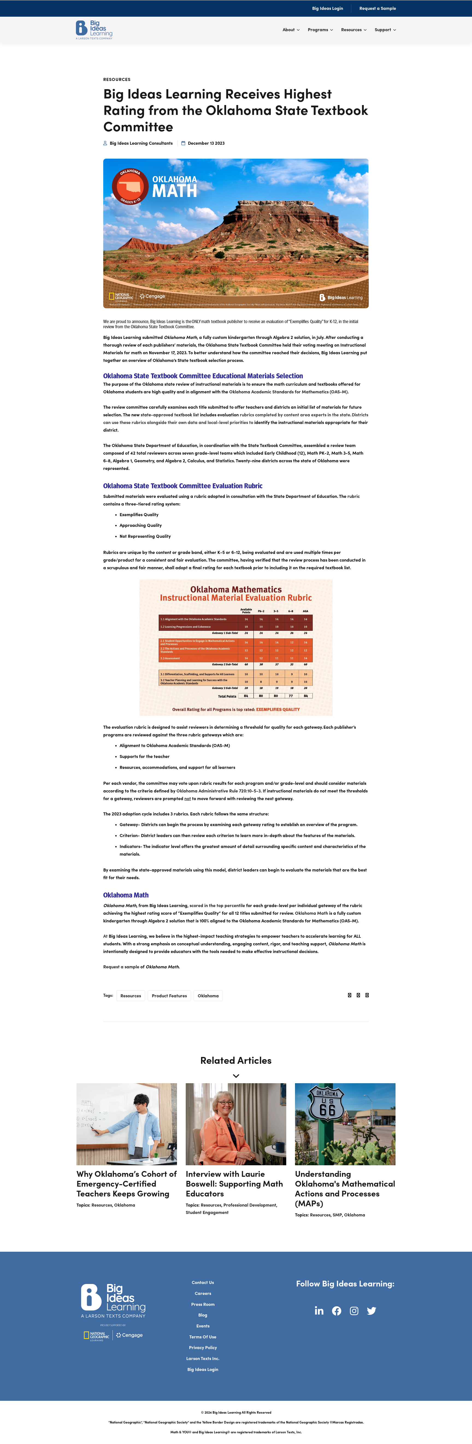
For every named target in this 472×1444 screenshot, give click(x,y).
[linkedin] (367, 996)
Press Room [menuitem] (203, 1304)
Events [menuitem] (203, 1326)
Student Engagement (207, 1212)
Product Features (169, 995)
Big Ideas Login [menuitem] (202, 1369)
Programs (318, 29)
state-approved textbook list (170, 414)
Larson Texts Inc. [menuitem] (202, 1358)
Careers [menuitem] (203, 1293)
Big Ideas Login (327, 8)
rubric (353, 496)
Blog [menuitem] (202, 1315)
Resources (351, 29)
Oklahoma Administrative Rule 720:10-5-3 (218, 791)
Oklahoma (208, 995)
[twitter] (358, 996)
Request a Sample (377, 8)
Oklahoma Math (311, 913)
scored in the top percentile (217, 905)
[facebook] (349, 996)
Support (383, 29)
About (289, 29)
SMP (337, 1215)
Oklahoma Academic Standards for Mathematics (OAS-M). (289, 392)
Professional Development (249, 1205)
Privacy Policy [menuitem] (203, 1347)
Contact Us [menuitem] (203, 1282)
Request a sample (121, 966)
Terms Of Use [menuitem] (202, 1337)
